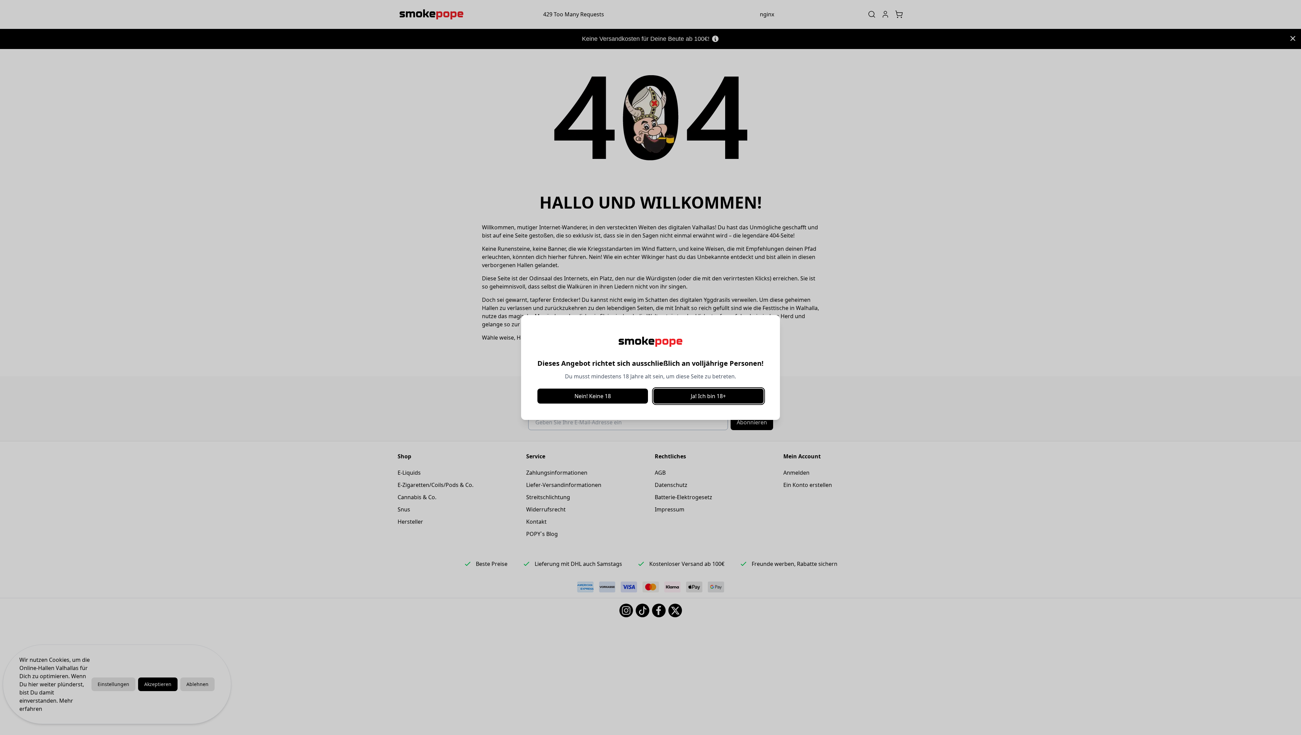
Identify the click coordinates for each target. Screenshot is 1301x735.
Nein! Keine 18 (592, 396)
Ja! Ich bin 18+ (708, 396)
